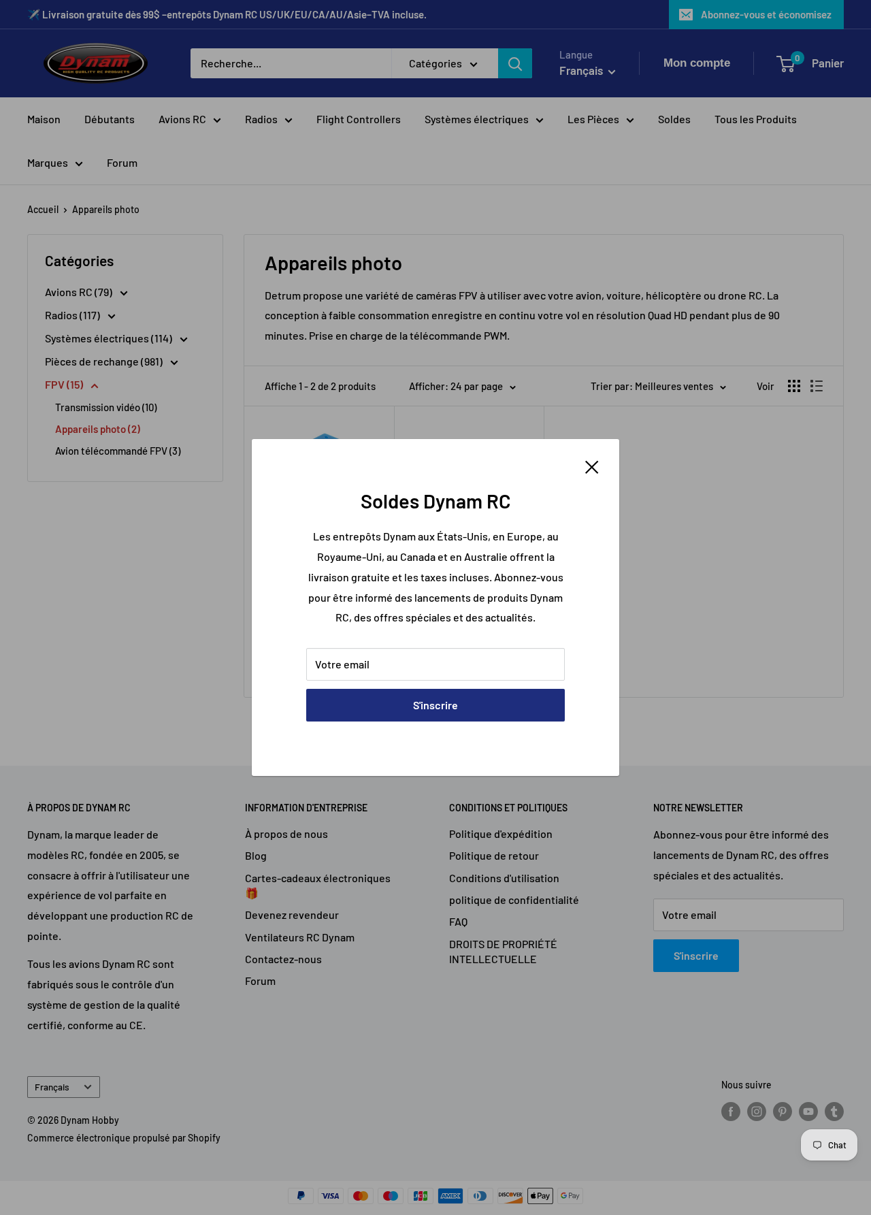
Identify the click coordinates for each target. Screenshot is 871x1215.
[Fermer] (592, 465)
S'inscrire (435, 704)
